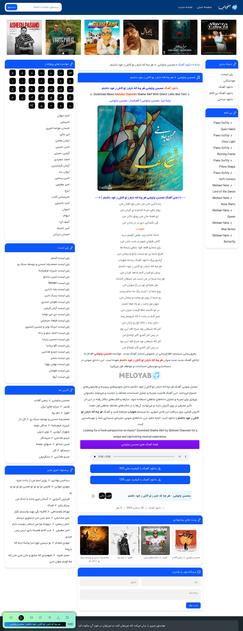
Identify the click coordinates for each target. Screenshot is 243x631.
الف (70, 73)
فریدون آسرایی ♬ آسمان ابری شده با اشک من (42, 499)
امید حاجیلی (62, 203)
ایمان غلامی (62, 140)
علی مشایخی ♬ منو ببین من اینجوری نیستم (43, 518)
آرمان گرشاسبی (61, 165)
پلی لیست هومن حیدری (55, 302)
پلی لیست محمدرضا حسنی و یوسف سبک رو (43, 264)
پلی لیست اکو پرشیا (58, 345)
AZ (31, 105)
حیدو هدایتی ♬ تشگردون (54, 457)
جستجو (11, 7)
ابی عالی (65, 134)
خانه (197, 65)
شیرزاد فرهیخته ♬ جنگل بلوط (52, 425)
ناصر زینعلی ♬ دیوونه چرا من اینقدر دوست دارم (41, 524)
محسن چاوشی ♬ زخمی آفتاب (52, 400)
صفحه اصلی (204, 7)
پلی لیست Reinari (59, 283)
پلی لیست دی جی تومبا (56, 314)
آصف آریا (64, 222)
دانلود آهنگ (185, 65)
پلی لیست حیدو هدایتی (56, 352)
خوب (108, 496)
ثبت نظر (193, 605)
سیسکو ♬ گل (61, 450)
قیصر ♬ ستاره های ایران (55, 406)
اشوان (66, 209)
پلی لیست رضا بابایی (57, 289)
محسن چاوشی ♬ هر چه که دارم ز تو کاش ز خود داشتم (162, 77)
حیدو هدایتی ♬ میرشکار (55, 438)
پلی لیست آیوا (61, 377)
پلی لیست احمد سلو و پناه (54, 333)
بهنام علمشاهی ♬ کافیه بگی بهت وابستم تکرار (42, 511)
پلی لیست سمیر (60, 358)
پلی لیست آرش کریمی (57, 308)
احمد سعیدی (62, 159)
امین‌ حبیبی (63, 147)
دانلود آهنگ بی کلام (221, 93)
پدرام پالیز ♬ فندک (58, 505)
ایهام (66, 215)
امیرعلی (65, 122)
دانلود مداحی (225, 99)
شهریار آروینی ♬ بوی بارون (53, 432)
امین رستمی (62, 178)
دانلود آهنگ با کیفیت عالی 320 (138, 468)
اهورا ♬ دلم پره (61, 413)
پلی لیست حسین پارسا (56, 339)
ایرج (67, 191)
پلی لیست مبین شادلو (56, 277)
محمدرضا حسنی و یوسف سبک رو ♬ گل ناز (44, 419)
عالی (102, 496)
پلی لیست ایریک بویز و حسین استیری (47, 327)
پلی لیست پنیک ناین (57, 295)
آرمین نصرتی (62, 153)
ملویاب (140, 229)
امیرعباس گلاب (61, 197)
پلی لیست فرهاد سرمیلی (55, 320)
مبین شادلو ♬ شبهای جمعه (53, 444)
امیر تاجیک (63, 228)
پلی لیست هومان (59, 370)
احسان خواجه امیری (58, 128)
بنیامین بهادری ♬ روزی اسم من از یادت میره (43, 480)
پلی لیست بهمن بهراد (57, 364)
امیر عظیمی (63, 184)
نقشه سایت (185, 7)
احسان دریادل (61, 234)
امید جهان (63, 115)
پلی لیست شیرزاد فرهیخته (54, 270)
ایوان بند (64, 172)
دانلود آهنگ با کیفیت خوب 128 (138, 479)
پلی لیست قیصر (60, 258)
